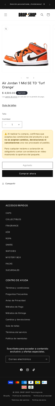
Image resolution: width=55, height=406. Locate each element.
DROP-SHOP (25, 392)
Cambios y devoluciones (18, 319)
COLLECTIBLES (13, 219)
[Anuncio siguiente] (50, 4)
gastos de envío (11, 97)
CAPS (8, 213)
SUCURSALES (12, 270)
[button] (6, 15)
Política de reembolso (16, 338)
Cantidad (6, 119)
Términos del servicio (16, 332)
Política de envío (39, 400)
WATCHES (11, 251)
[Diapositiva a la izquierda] (21, 78)
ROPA (8, 238)
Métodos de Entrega (16, 313)
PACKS (9, 263)
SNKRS (9, 244)
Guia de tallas (12, 326)
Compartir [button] (10, 183)
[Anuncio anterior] (5, 4)
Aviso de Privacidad (16, 300)
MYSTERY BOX (13, 257)
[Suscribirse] (46, 359)
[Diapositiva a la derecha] (34, 78)
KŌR (8, 232)
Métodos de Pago (14, 307)
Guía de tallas (9, 105)
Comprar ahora (27, 173)
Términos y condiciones (17, 288)
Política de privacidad (43, 396)
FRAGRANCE (12, 225)
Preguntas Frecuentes (17, 294)
